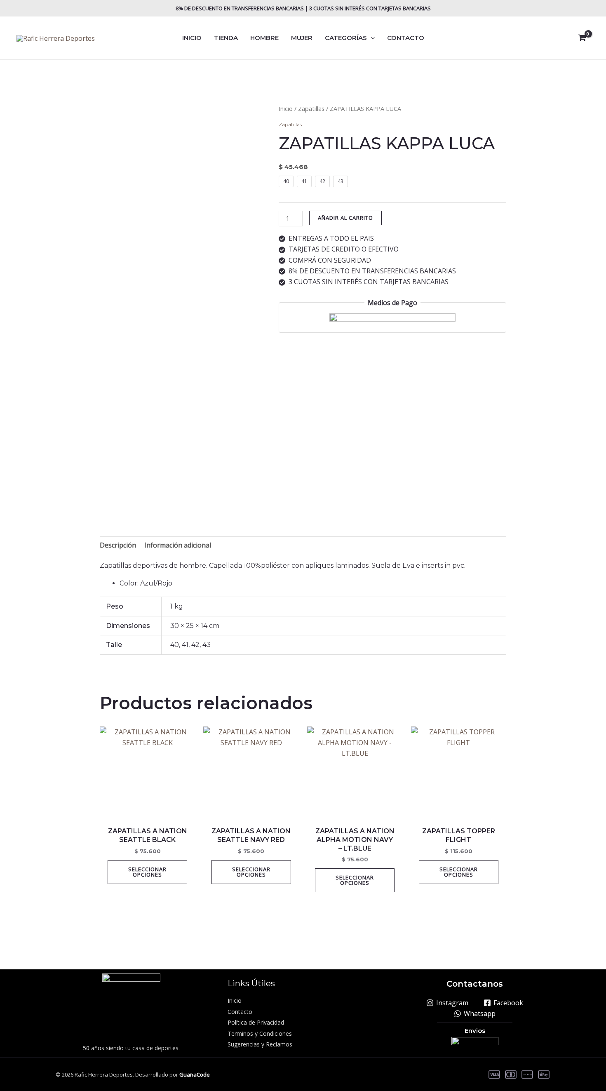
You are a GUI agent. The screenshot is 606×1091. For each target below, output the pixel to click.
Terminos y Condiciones (260, 1033)
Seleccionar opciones (147, 871)
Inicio (286, 108)
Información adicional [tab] (177, 545)
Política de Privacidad (256, 1022)
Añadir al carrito (345, 217)
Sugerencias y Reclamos (260, 1044)
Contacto (240, 1012)
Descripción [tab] (118, 545)
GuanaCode (194, 1074)
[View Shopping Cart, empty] (582, 38)
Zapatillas (311, 108)
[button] (371, 37)
